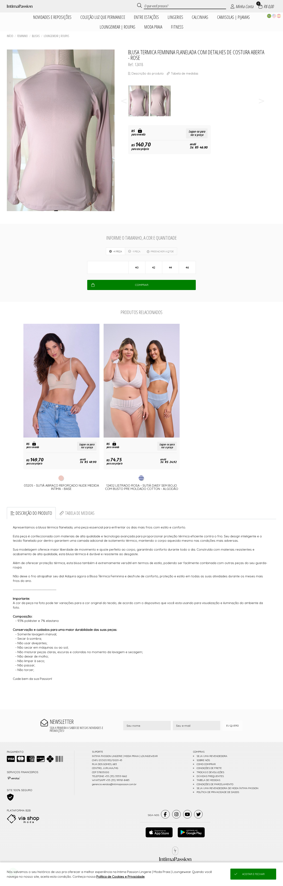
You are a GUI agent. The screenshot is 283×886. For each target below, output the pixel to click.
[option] (139, 101)
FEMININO (22, 36)
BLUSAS (36, 36)
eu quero (232, 725)
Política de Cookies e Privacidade (120, 877)
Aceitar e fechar (253, 874)
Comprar (141, 284)
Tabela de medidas (79, 513)
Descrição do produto (34, 513)
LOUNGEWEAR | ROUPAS (56, 36)
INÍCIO (10, 36)
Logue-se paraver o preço (197, 133)
